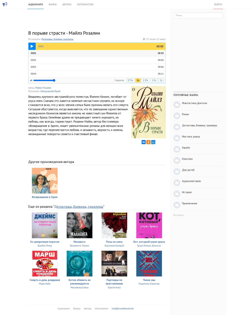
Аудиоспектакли (191, 181)
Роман (185, 114)
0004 (97, 73)
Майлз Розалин (43, 87)
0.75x (130, 80)
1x (138, 80)
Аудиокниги (35, 4)
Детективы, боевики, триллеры (57, 39)
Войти (218, 4)
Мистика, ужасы (191, 136)
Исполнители (85, 4)
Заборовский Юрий (50, 91)
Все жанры (178, 215)
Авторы (66, 4)
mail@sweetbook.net (123, 308)
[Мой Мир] (153, 142)
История (186, 192)
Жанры (53, 4)
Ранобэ (186, 147)
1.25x (145, 80)
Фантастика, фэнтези (194, 103)
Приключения (189, 203)
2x (161, 80)
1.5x (154, 80)
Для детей (188, 170)
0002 (97, 60)
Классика (187, 158)
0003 (97, 66)
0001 (97, 53)
